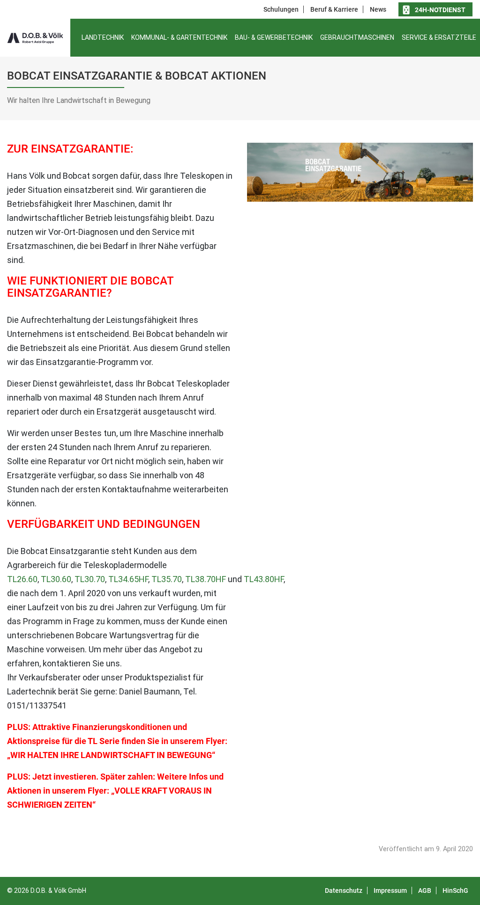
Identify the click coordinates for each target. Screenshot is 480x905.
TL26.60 (22, 579)
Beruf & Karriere (334, 9)
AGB (424, 890)
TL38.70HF (205, 579)
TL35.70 (166, 579)
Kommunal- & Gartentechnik (179, 37)
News (378, 9)
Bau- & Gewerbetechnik (274, 37)
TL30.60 (56, 579)
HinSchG (455, 890)
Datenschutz (343, 890)
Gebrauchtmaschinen (357, 37)
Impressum (390, 890)
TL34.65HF (128, 579)
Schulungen (281, 9)
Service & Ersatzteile (439, 37)
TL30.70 (90, 579)
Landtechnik (103, 37)
